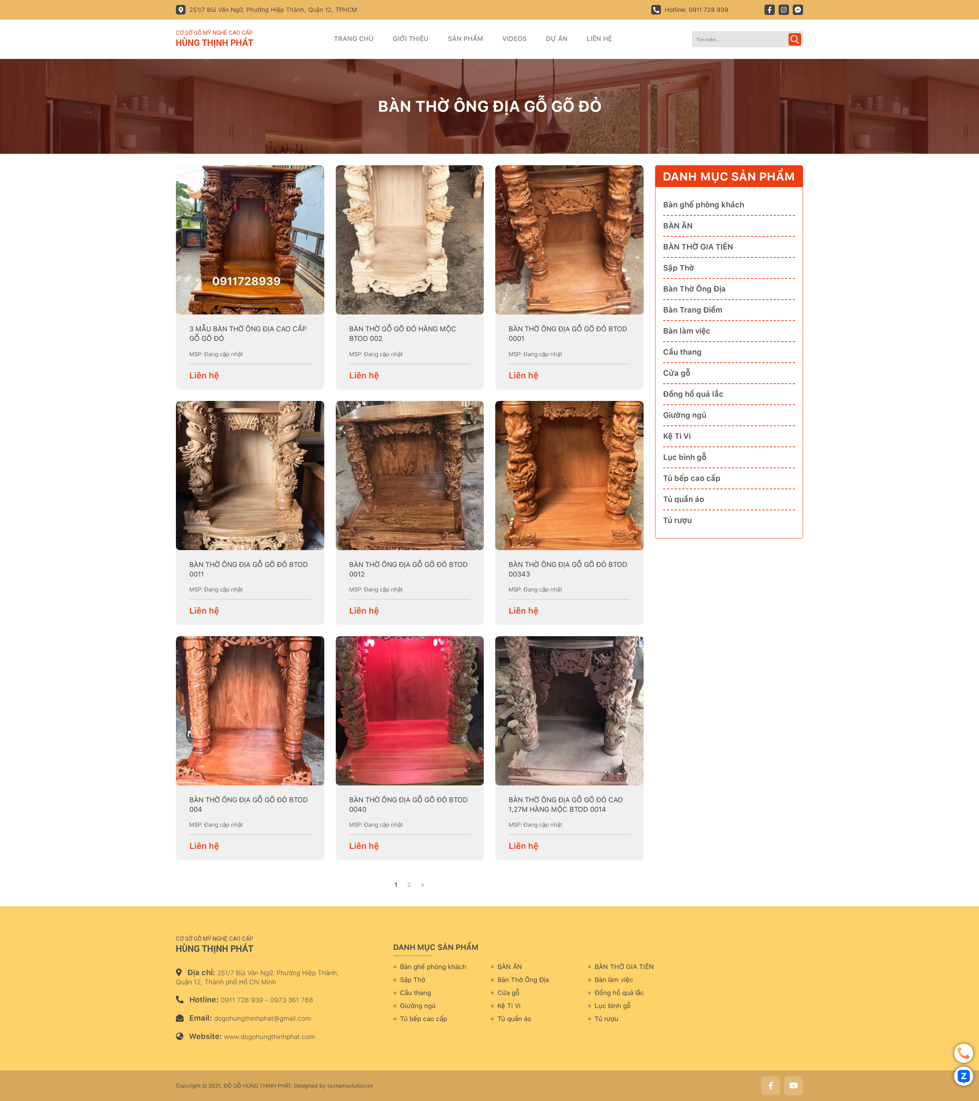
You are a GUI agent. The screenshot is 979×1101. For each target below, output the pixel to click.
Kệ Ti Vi (677, 436)
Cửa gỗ (676, 373)
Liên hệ (599, 38)
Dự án (557, 38)
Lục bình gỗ (684, 457)
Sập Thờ (678, 267)
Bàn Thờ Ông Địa (694, 288)
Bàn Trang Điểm (692, 309)
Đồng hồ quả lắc (693, 394)
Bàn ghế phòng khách (703, 204)
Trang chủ (354, 38)
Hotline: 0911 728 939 (696, 9)
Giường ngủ (684, 415)
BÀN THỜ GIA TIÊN (698, 246)
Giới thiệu (411, 38)
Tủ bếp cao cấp (691, 478)
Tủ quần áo (683, 499)
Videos (514, 38)
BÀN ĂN (678, 225)
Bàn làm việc (687, 331)
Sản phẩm (465, 38)
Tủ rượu (677, 520)
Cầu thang (682, 352)
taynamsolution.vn (350, 1086)
